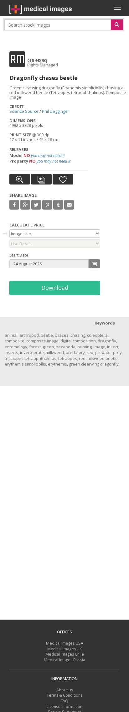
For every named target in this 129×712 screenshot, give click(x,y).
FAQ (64, 701)
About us (64, 690)
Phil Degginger (55, 111)
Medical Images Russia (64, 660)
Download (54, 287)
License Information (64, 706)
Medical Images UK (64, 649)
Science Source (24, 111)
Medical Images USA (64, 643)
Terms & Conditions (64, 695)
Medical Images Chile (64, 654)
